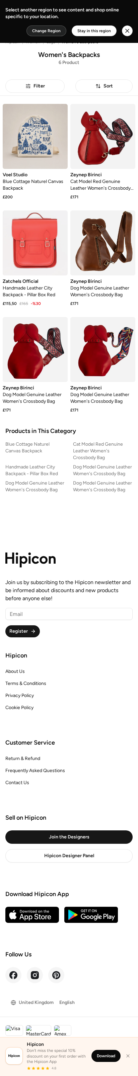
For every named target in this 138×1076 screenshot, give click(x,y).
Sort (108, 86)
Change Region (46, 30)
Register (18, 631)
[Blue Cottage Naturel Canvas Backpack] (35, 136)
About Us (15, 671)
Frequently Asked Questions (35, 770)
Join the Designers (69, 837)
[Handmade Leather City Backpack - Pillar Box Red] (35, 242)
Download (106, 1056)
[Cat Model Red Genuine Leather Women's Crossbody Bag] (102, 136)
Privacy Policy (19, 695)
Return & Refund (22, 758)
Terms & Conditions (25, 683)
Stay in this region (94, 30)
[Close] (128, 1056)
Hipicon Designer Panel (69, 856)
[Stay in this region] (127, 30)
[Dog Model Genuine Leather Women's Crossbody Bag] (102, 242)
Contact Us (17, 782)
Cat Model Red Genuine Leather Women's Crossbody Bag (98, 450)
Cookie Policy (19, 707)
